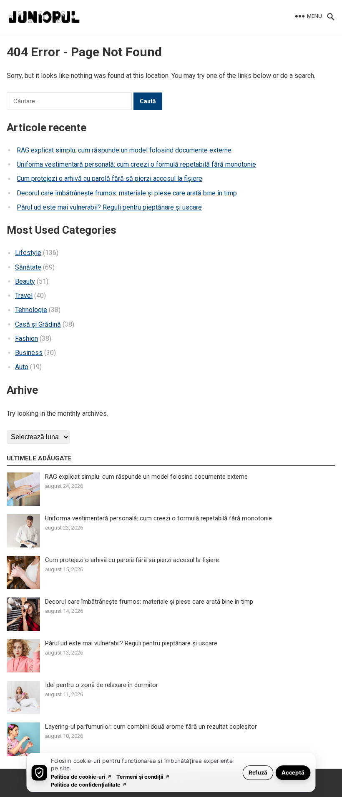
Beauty (25, 281)
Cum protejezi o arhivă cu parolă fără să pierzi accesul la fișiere (109, 178)
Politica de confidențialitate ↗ (89, 784)
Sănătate (28, 267)
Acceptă (293, 772)
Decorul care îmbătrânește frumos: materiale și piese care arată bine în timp (127, 193)
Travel (24, 296)
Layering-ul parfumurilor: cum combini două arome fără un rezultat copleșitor (151, 726)
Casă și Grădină (38, 324)
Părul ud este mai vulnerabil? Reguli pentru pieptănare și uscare (109, 207)
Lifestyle (28, 253)
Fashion (26, 338)
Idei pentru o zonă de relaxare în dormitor (101, 685)
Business (29, 353)
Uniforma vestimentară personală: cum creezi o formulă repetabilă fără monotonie (136, 164)
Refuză (258, 772)
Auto (21, 367)
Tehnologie (31, 310)
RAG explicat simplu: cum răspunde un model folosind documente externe (124, 150)
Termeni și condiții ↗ (143, 776)
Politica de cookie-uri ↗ (81, 776)
